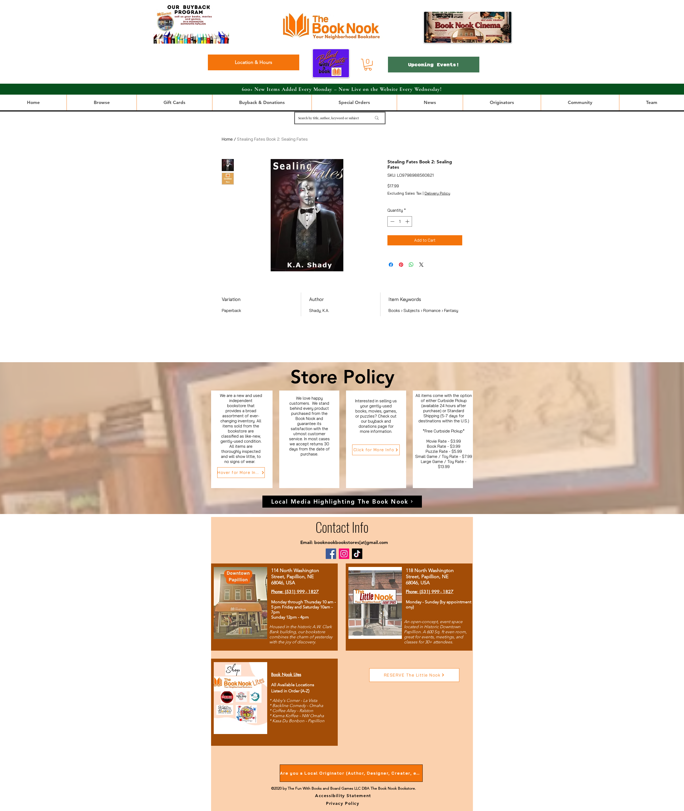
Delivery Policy (437, 193)
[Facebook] (331, 554)
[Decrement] (391, 221)
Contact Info (342, 526)
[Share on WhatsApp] (411, 264)
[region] (241, 439)
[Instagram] (344, 554)
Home (227, 139)
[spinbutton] (399, 221)
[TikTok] (357, 554)
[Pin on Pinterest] (401, 264)
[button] (368, 65)
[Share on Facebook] (391, 264)
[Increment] (407, 221)
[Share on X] (421, 264)
